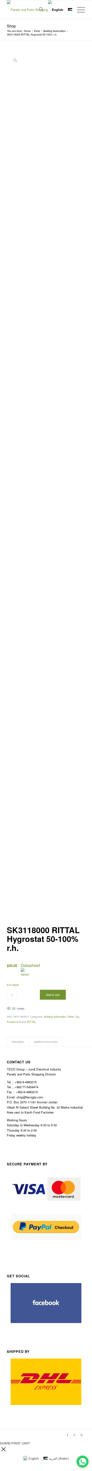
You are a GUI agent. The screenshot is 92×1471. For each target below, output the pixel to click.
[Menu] (78, 9)
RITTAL (31, 1022)
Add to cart (53, 995)
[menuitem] (38, 9)
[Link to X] (74, 1434)
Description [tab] (18, 1041)
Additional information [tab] (46, 1041)
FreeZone (12, 1022)
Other (70, 1016)
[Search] (38, 9)
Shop (11, 26)
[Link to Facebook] (67, 1434)
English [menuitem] (34, 1458)
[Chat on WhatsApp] (82, 1461)
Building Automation (55, 1016)
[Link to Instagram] (81, 1434)
